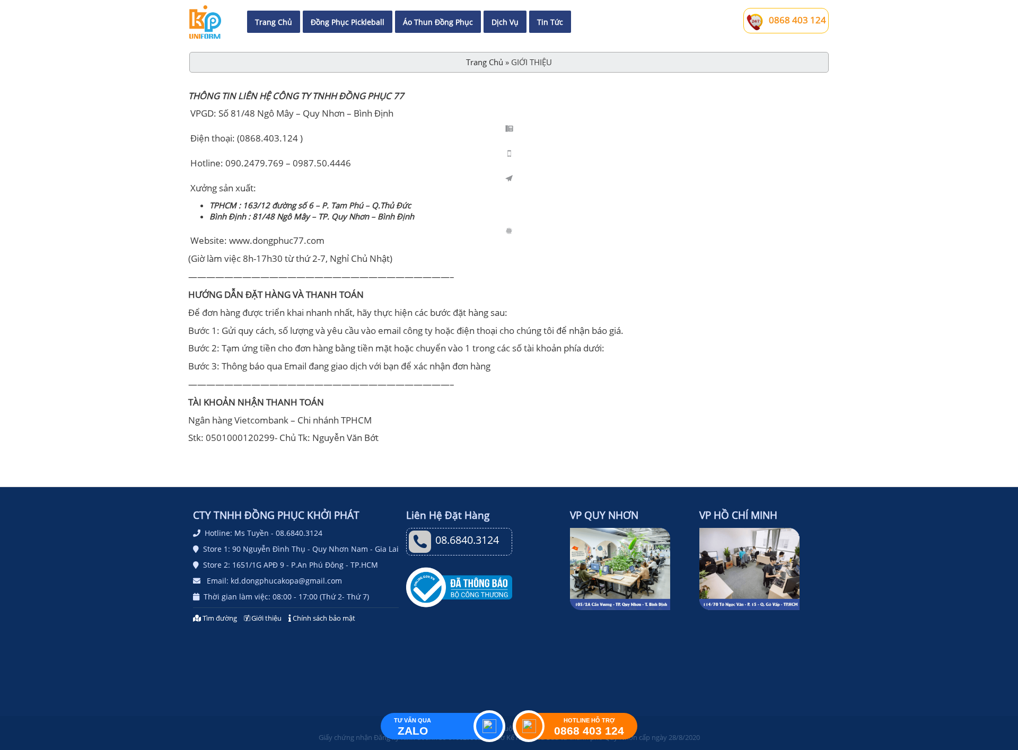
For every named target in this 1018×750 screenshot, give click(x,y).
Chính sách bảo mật (323, 618)
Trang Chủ (273, 22)
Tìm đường (220, 618)
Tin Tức (550, 22)
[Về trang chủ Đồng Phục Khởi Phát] (205, 22)
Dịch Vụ (505, 22)
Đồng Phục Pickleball (347, 22)
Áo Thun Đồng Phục (438, 22)
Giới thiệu (266, 618)
